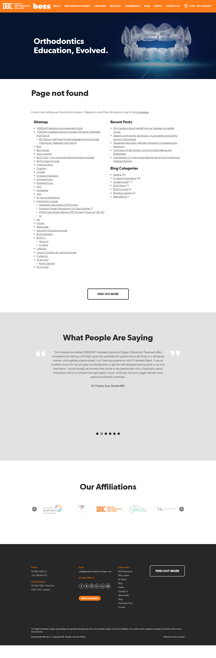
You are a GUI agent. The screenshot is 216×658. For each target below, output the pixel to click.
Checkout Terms (45, 164)
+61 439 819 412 (39, 575)
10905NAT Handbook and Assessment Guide (60, 128)
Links (39, 193)
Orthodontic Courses (77, 6)
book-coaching (44, 153)
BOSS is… (42, 237)
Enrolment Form (45, 179)
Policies (40, 223)
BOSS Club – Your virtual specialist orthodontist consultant (65, 157)
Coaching (100, 6)
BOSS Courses (120, 189)
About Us (43, 241)
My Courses (43, 266)
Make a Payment (89, 598)
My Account (204, 6)
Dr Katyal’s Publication (47, 175)
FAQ (39, 186)
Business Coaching (122, 193)
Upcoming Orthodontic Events (52, 230)
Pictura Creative (178, 637)
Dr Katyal (115, 6)
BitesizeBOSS (120, 196)
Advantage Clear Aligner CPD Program (58, 204)
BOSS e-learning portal (48, 161)
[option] (51, 509)
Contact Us (172, 6)
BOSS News (119, 185)
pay (38, 219)
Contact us (123, 591)
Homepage (42, 190)
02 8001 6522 (38, 571)
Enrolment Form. (45, 183)
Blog (147, 6)
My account (42, 259)
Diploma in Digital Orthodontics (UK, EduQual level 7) (66, 208)
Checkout (41, 248)
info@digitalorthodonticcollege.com (95, 571)
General (117, 174)
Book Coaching (47, 263)
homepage (142, 112)
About (56, 6)
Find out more (108, 294)
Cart (192, 6)
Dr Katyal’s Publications (124, 178)
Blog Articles (43, 150)
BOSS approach (45, 234)
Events (158, 6)
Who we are (123, 575)
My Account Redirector (48, 197)
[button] (34, 509)
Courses (41, 172)
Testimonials (132, 6)
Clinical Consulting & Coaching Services (57, 252)
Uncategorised (120, 181)
